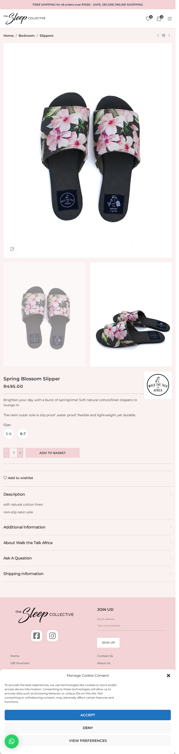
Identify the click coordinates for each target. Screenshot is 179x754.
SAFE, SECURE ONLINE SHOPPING (118, 4)
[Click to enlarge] (12, 249)
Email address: (106, 619)
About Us (103, 663)
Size (6, 425)
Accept (87, 715)
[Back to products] (163, 35)
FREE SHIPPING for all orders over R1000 (61, 4)
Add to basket (52, 453)
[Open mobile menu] (169, 18)
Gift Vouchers (19, 663)
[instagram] (52, 635)
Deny (88, 728)
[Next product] (169, 35)
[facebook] (36, 635)
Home (8, 36)
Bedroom (27, 36)
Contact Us (105, 656)
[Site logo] (24, 18)
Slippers (46, 36)
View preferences (88, 740)
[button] (168, 675)
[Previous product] (158, 35)
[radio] (8, 434)
